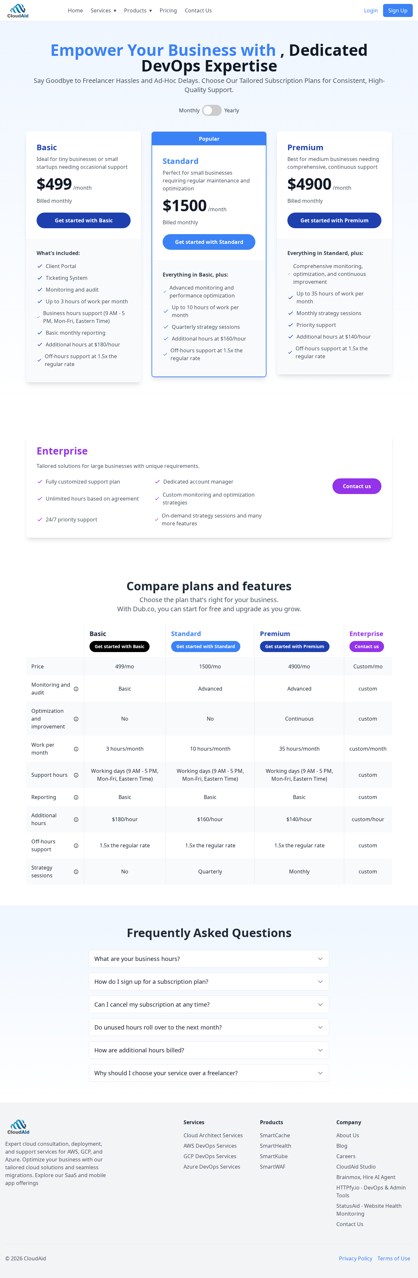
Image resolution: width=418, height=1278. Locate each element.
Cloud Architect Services (213, 1135)
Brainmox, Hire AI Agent (365, 1177)
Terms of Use (394, 1258)
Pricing (168, 10)
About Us (347, 1135)
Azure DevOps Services (212, 1166)
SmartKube (274, 1156)
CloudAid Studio (356, 1166)
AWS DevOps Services (210, 1145)
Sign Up (398, 10)
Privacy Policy (355, 1258)
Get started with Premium (334, 220)
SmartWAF (272, 1166)
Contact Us (198, 10)
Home (75, 10)
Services (103, 10)
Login (371, 10)
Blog (341, 1145)
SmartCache (275, 1135)
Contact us (357, 486)
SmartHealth (275, 1145)
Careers (346, 1156)
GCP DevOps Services (210, 1156)
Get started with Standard (209, 242)
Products (138, 10)
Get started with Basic (84, 220)
